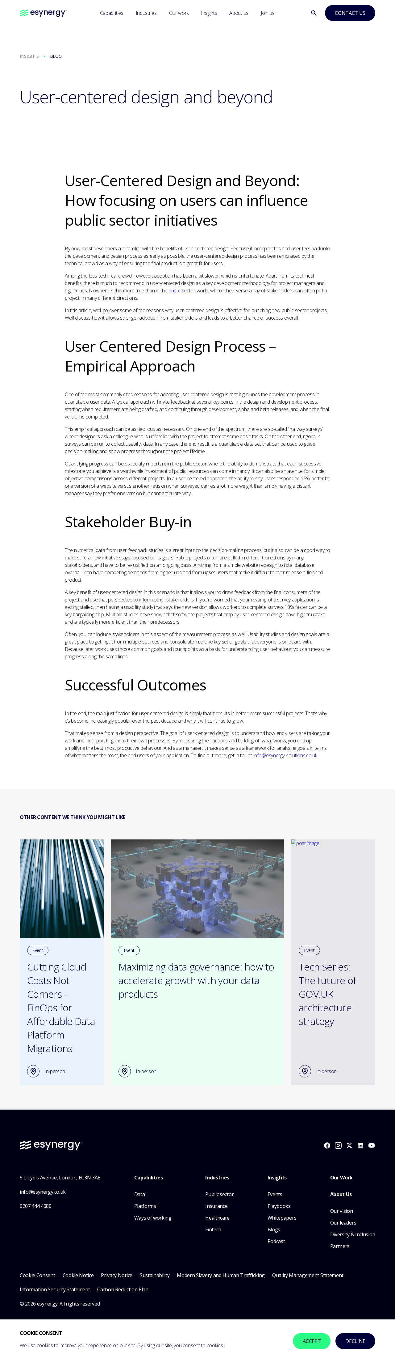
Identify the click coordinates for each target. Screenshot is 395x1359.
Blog (56, 56)
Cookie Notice (78, 1275)
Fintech (213, 1229)
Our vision (341, 1211)
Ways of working (153, 1217)
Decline (355, 1341)
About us (238, 13)
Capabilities (111, 13)
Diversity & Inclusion (352, 1234)
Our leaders (343, 1222)
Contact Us (350, 13)
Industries (146, 13)
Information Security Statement (55, 1289)
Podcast (276, 1241)
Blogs (274, 1229)
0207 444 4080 (36, 1206)
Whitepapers (282, 1217)
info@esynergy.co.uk (43, 1191)
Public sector (219, 1194)
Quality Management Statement (307, 1275)
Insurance (216, 1206)
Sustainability (155, 1275)
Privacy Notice (116, 1275)
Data (139, 1194)
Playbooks (279, 1206)
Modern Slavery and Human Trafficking (220, 1275)
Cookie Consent (37, 1275)
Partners (340, 1246)
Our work (179, 13)
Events (275, 1194)
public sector (181, 290)
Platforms (145, 1206)
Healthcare (217, 1217)
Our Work (341, 1177)
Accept (312, 1341)
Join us (268, 13)
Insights (209, 13)
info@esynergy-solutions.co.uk (285, 755)
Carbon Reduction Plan (122, 1289)
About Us (341, 1194)
